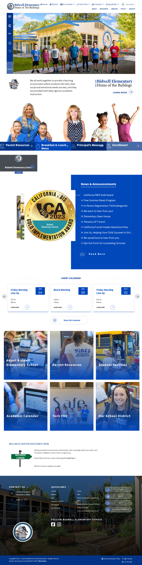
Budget (121, 502)
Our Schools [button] (68, 4)
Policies (120, 489)
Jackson (53, 491)
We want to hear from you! (98, 211)
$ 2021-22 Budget (82, 507)
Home (44, 4)
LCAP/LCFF (121, 496)
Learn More (120, 92)
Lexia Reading (55, 508)
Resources (104, 9)
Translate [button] (98, 4)
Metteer (53, 494)
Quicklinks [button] (112, 4)
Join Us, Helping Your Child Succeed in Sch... (108, 232)
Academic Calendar (57, 501)
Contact (132, 9)
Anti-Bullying (55, 505)
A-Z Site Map (128, 562)
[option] (74, 43)
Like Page (18, 172)
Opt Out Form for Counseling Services (104, 243)
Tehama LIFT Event (94, 221)
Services (114, 9)
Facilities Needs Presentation (121, 509)
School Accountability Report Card (88, 511)
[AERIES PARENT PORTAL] (74, 43)
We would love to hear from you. (102, 238)
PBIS (78, 494)
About (94, 9)
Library (79, 491)
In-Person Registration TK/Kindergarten (106, 205)
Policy (123, 9)
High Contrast (128, 559)
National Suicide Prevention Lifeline (88, 504)
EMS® (36, 561)
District (55, 4)
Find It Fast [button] (83, 4)
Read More (97, 253)
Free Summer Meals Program (100, 200)
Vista (52, 498)
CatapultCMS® (28, 561)
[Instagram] (10, 72)
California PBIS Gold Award (98, 195)
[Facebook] (9, 72)
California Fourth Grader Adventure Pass (106, 227)
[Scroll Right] (137, 296)
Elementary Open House (97, 216)
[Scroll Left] (4, 296)
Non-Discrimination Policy (112, 559)
